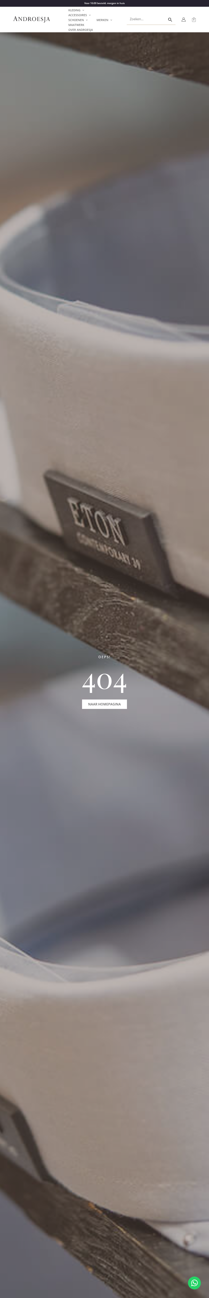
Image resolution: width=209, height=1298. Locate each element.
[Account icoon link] (183, 19)
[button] (82, 10)
